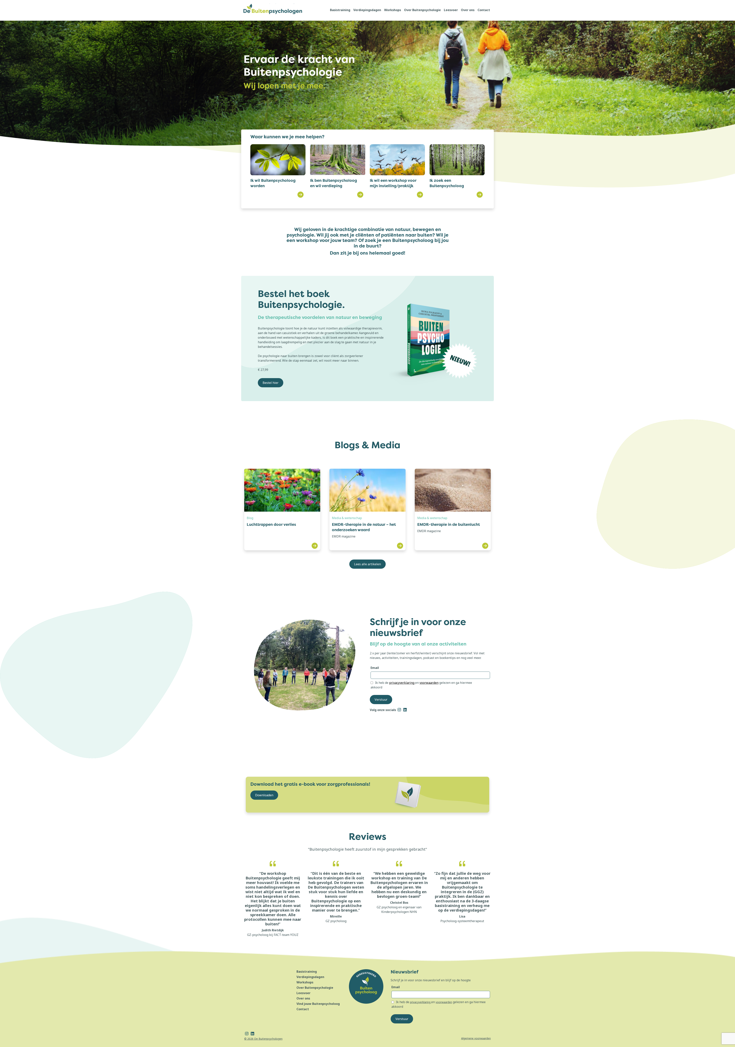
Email (375, 668)
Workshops (392, 10)
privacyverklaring (402, 683)
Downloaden (264, 795)
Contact (484, 10)
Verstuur (381, 699)
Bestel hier (270, 383)
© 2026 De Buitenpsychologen (263, 1038)
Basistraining (340, 10)
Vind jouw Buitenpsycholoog (318, 1004)
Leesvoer (451, 10)
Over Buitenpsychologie (422, 10)
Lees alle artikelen (367, 564)
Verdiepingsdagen (367, 10)
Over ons (467, 10)
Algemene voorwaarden (476, 1038)
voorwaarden (429, 683)
